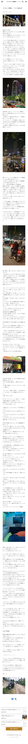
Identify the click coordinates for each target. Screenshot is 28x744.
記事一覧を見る (14, 728)
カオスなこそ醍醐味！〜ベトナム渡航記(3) (12, 8)
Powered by (12, 737)
